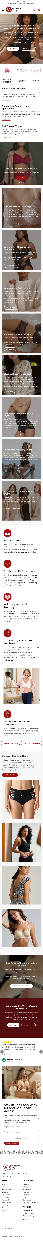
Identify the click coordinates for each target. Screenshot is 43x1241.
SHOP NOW (13, 1025)
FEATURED (21, 177)
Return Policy (27, 1211)
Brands (4, 1208)
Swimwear (5, 1197)
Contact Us (27, 1200)
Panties (4, 1187)
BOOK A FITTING (28, 48)
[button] (2, 1051)
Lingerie (5, 1192)
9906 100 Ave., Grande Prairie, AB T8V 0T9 (16, 1174)
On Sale (4, 1210)
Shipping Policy (28, 1216)
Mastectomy (27, 1192)
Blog (24, 1197)
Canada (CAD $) (7, 1228)
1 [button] (19, 183)
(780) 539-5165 (21, 1)
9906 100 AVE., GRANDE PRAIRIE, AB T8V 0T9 (21, 3)
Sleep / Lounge (7, 1189)
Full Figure (27, 1189)
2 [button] (21, 183)
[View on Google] (4, 1060)
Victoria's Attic (18, 1236)
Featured (5, 1205)
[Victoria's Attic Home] (11, 1165)
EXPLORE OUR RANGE (10, 743)
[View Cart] (39, 10)
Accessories (6, 1200)
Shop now (13, 48)
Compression (27, 1187)
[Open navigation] (3, 10)
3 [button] (23, 183)
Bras (3, 1184)
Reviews (26, 1195)
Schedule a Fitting (29, 1203)
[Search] (34, 10)
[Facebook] (24, 1219)
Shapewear (6, 1195)
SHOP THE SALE (10, 775)
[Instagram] (27, 1219)
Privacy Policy (28, 1213)
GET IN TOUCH (28, 1025)
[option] (21, 39)
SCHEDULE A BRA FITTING (21, 986)
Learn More (6, 100)
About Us (26, 1184)
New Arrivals (6, 1203)
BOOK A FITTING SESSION (31, 743)
